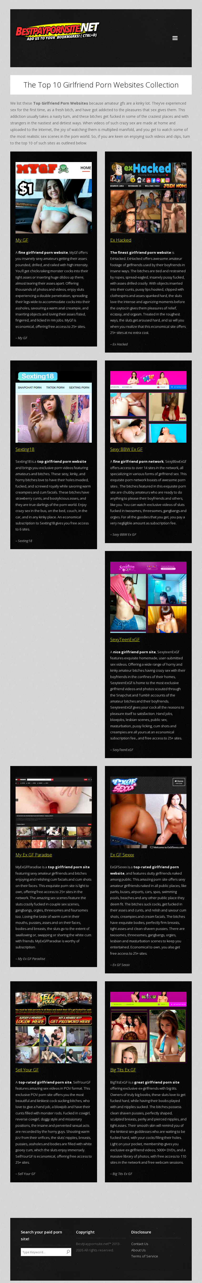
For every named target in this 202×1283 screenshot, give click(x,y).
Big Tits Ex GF (123, 1070)
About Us (138, 1250)
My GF (22, 240)
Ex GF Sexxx (122, 855)
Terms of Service (144, 1256)
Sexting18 (25, 449)
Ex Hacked (120, 240)
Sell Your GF (27, 1070)
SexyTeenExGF (125, 639)
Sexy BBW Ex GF (126, 449)
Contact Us (139, 1243)
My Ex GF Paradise (34, 855)
